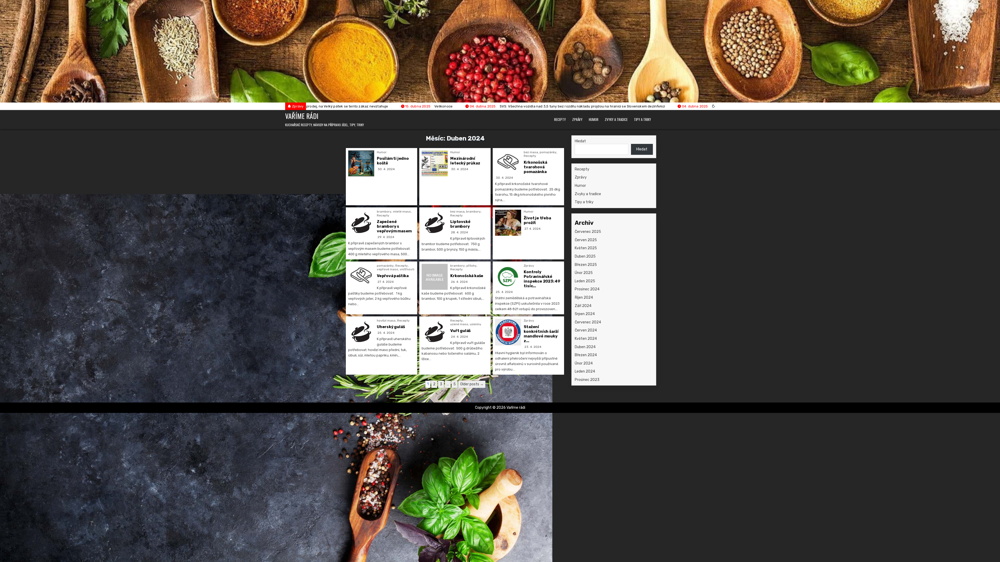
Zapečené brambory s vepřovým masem (394, 226)
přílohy (471, 265)
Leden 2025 (585, 281)
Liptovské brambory (460, 224)
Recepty (560, 119)
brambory (384, 211)
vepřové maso (387, 269)
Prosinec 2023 (587, 380)
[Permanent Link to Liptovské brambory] (435, 223)
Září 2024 (583, 306)
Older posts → (472, 384)
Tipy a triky (642, 119)
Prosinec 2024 (587, 289)
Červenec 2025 (588, 231)
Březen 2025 (586, 265)
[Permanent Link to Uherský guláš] (361, 332)
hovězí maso (386, 320)
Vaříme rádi (301, 116)
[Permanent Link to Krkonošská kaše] (435, 277)
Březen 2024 (586, 355)
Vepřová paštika (393, 275)
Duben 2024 (585, 347)
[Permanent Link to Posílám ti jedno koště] (361, 163)
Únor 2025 (584, 273)
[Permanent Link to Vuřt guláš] (435, 332)
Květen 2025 (586, 248)
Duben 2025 (585, 256)
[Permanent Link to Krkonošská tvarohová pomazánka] (508, 162)
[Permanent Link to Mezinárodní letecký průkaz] (435, 163)
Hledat (580, 141)
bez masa (531, 152)
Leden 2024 (585, 371)
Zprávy (577, 119)
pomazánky (548, 152)
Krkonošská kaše (466, 275)
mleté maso (402, 211)
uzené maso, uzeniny (465, 324)
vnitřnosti (407, 269)
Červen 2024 (586, 330)
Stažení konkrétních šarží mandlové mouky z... (541, 333)
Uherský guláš (391, 326)
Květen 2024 (586, 338)
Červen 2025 (586, 240)
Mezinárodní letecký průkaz (465, 160)
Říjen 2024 (584, 297)
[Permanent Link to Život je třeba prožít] (508, 223)
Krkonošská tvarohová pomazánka (535, 167)
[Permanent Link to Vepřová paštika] (361, 275)
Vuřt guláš (460, 330)
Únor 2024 (584, 363)
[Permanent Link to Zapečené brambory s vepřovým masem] (361, 223)
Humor (593, 119)
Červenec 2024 (588, 322)
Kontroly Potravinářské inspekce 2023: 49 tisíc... (542, 279)
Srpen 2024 (585, 314)
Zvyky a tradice (616, 119)
